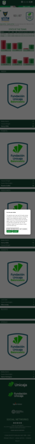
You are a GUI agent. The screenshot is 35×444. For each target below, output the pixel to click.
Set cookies (23, 229)
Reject (9, 231)
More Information (12, 229)
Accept (15, 231)
